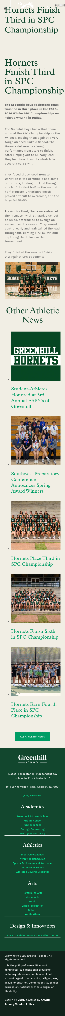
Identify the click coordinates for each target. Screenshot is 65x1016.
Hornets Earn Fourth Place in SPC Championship (34, 710)
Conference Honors (32, 867)
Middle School (33, 820)
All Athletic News (32, 736)
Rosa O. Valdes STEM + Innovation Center (32, 935)
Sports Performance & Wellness (32, 863)
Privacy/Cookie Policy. (19, 1004)
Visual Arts (33, 897)
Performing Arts (32, 893)
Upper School (32, 825)
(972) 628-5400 (32, 795)
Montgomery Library (32, 833)
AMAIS (45, 1000)
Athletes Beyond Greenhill (32, 872)
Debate (32, 910)
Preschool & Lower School (32, 816)
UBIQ (21, 1000)
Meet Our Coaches (32, 854)
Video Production (32, 905)
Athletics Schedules (32, 859)
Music (32, 901)
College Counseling (32, 829)
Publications (32, 914)
